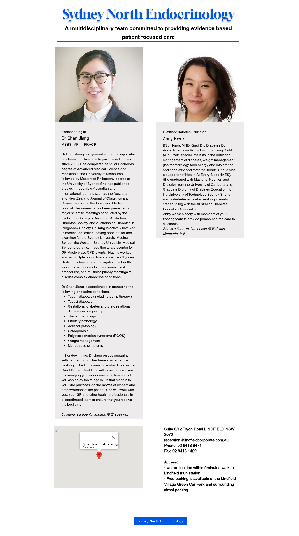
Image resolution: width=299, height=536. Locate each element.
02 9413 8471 (190, 445)
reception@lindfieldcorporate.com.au (196, 440)
